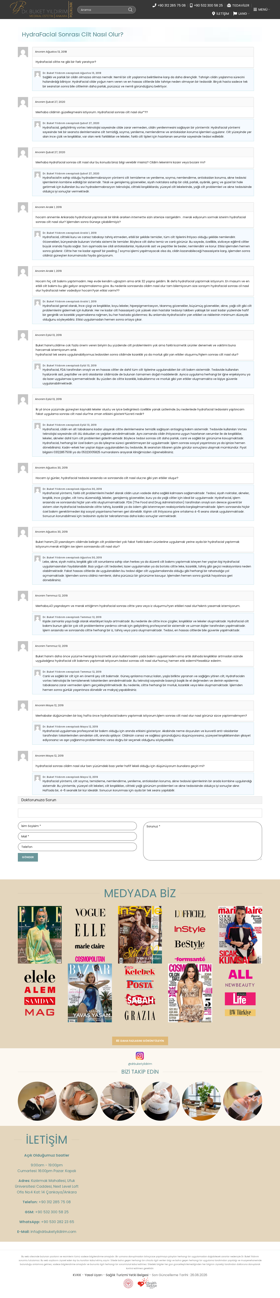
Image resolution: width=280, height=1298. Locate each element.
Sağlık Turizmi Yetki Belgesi (127, 1275)
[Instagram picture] (37, 1101)
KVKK (77, 1275)
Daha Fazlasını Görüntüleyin (142, 1041)
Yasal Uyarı (93, 1275)
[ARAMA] (130, 9)
